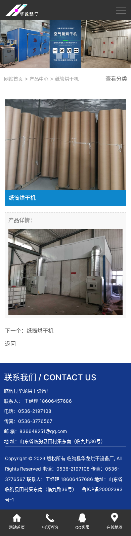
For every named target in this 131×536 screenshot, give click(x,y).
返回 (10, 343)
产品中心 (38, 79)
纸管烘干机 (66, 79)
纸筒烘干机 (40, 330)
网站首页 (13, 79)
